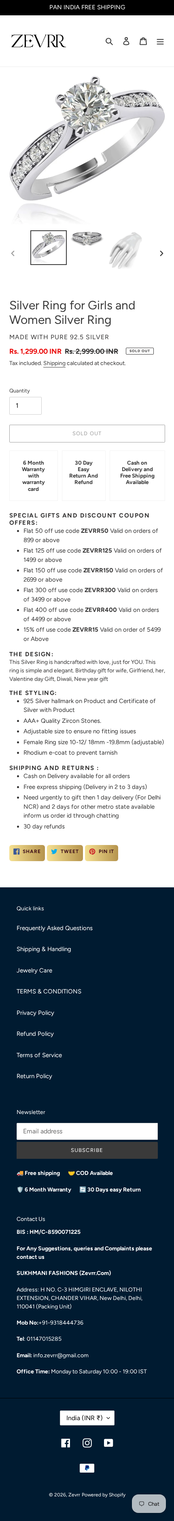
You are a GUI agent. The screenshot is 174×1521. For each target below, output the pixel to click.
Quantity (19, 391)
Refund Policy (35, 1033)
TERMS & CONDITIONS (49, 991)
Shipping (54, 363)
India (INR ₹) (84, 1418)
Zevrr (74, 1495)
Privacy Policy (35, 1012)
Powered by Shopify (103, 1495)
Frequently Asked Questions (55, 928)
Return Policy (34, 1076)
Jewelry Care (34, 970)
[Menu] (160, 41)
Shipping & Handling (44, 949)
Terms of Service (39, 1055)
